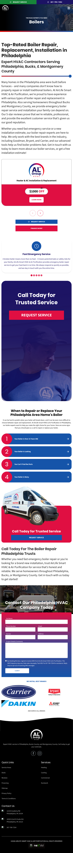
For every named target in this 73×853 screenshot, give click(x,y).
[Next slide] (40, 213)
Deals (4, 772)
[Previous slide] (33, 213)
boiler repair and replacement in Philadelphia (33, 100)
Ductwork (44, 783)
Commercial (45, 778)
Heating (44, 767)
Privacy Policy (6, 793)
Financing (5, 783)
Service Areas (6, 767)
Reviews (4, 778)
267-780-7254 (49, 663)
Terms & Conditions (9, 798)
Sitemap (5, 788)
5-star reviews (14, 114)
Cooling (44, 772)
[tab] (32, 275)
